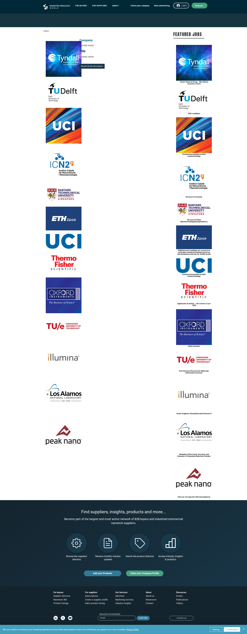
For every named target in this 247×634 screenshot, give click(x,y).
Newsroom (151, 599)
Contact (150, 603)
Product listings (60, 603)
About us (150, 596)
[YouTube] (70, 618)
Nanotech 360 (60, 599)
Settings (216, 629)
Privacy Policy (133, 629)
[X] (63, 618)
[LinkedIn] (55, 618)
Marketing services (124, 599)
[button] (82, 6)
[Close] (243, 629)
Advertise (119, 596)
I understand (232, 629)
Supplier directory (61, 596)
